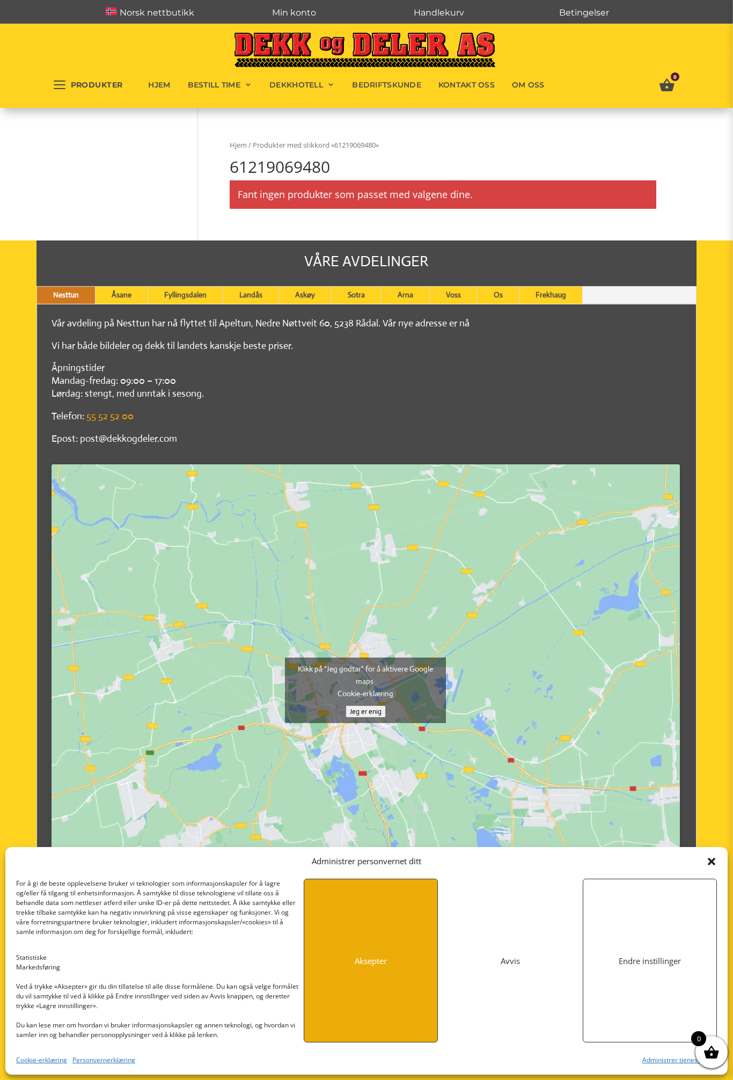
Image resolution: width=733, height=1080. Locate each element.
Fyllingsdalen (185, 295)
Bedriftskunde (386, 85)
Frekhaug (551, 295)
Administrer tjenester (674, 1059)
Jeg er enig (366, 711)
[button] (711, 861)
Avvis (510, 960)
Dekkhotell (296, 85)
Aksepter (371, 960)
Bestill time (214, 85)
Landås (250, 295)
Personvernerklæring (103, 1059)
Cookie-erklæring (41, 1059)
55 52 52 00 (110, 416)
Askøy (305, 295)
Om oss (528, 85)
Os (498, 295)
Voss (453, 295)
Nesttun (66, 295)
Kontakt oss (466, 85)
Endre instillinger (650, 960)
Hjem (159, 85)
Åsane (121, 295)
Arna (405, 295)
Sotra (356, 295)
